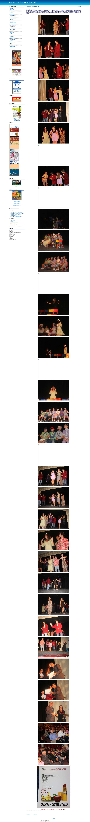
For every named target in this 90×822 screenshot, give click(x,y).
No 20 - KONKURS (17, 201)
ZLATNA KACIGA (12, 16)
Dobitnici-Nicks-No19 (16, 205)
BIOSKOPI (11, 40)
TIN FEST (11, 19)
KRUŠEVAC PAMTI (13, 22)
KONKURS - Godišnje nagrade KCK (16, 216)
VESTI (12, 221)
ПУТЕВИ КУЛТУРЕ (17, 64)
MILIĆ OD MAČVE (12, 15)
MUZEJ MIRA (13, 220)
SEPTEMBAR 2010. (14, 215)
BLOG (11, 33)
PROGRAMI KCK (12, 26)
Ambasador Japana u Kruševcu (15, 214)
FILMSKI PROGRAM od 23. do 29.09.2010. (17, 213)
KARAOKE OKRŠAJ (13, 23)
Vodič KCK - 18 (12, 29)
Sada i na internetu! (14, 127)
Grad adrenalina (12, 42)
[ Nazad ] (53, 818)
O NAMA (11, 12)
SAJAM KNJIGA (12, 46)
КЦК (16, 65)
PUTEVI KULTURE (13, 18)
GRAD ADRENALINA (14, 222)
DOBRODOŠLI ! (12, 11)
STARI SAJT (12, 36)
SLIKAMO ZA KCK (13, 25)
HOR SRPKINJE (12, 39)
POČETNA (11, 8)
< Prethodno (28, 814)
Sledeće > (35, 814)
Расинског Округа (17, 120)
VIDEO (11, 43)
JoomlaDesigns (48, 821)
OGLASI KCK (12, 32)
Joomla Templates (42, 821)
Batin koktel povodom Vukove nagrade (16, 212)
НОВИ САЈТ (12, 9)
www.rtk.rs (16, 126)
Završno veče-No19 (17, 203)
